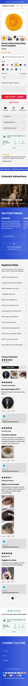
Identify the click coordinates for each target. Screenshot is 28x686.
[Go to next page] (18, 598)
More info (14, 147)
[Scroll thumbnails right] (24, 374)
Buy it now (14, 102)
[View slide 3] (10, 254)
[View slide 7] (18, 254)
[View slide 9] (21, 254)
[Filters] (21, 367)
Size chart (23, 73)
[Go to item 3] (16, 38)
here (22, 271)
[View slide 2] (8, 254)
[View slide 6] (16, 254)
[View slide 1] (6, 254)
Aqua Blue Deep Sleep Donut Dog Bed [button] (10, 421)
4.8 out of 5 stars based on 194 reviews (14, 614)
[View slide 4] (12, 254)
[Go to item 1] (6, 375)
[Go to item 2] (10, 38)
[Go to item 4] (22, 38)
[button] (5, 52)
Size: (4, 73)
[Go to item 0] (4, 38)
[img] (14, 154)
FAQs (3, 271)
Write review (10, 367)
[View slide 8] (20, 254)
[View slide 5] (14, 254)
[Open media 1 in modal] (23, 12)
